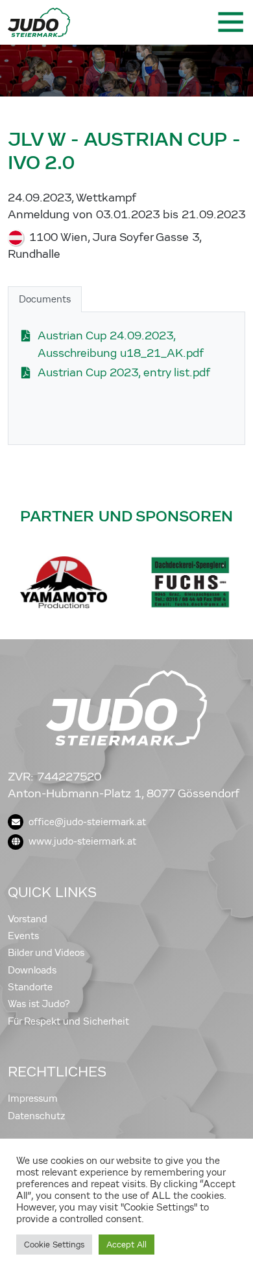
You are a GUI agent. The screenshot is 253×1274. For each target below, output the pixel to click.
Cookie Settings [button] (54, 1244)
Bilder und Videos (46, 953)
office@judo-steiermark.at (87, 822)
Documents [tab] (45, 299)
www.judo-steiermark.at (82, 841)
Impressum (33, 1098)
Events (23, 936)
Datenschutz (37, 1116)
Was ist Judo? (39, 1004)
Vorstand (27, 919)
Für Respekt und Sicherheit (68, 1021)
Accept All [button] (126, 1244)
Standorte (30, 987)
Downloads (32, 970)
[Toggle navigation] (229, 22)
